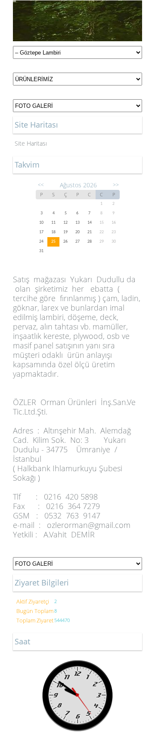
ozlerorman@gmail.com (88, 525)
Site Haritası (31, 143)
